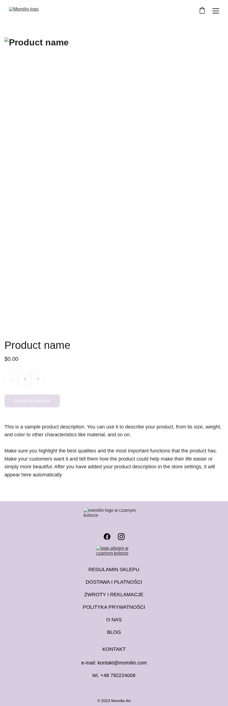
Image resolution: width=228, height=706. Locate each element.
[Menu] (215, 10)
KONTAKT (114, 649)
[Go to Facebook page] (107, 536)
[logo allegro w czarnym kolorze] (114, 551)
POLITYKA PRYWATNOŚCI (114, 607)
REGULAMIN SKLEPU (113, 569)
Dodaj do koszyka (32, 400)
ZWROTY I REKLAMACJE (113, 594)
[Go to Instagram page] (121, 536)
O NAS (114, 619)
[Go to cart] (202, 11)
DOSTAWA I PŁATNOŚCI (114, 582)
